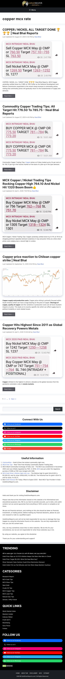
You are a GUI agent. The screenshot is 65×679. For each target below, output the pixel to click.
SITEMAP (46, 673)
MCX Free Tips (8, 464)
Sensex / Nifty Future (10, 599)
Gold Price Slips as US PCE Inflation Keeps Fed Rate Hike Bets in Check (27, 556)
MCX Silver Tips (8, 582)
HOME (18, 673)
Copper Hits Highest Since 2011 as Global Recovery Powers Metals (32, 326)
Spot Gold (6, 585)
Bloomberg (6, 623)
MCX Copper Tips (8, 591)
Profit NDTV (7, 620)
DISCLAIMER (33, 673)
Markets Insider (8, 614)
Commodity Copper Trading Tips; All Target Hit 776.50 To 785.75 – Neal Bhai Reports (31, 110)
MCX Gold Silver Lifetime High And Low (16, 473)
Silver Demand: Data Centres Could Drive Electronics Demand (24, 562)
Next (13, 399)
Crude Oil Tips (7, 588)
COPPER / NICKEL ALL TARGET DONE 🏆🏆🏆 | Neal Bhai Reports (31, 31)
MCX (38, 469)
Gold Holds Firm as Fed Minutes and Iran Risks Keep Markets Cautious (27, 565)
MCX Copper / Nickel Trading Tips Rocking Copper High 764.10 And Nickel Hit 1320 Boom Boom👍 (31, 183)
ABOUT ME (24, 673)
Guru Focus (6, 625)
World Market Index (9, 611)
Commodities (7, 462)
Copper (27, 162)
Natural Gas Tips (8, 597)
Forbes (5, 628)
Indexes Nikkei (7, 617)
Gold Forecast (10, 480)
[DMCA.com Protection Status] (8, 666)
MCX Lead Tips (8, 594)
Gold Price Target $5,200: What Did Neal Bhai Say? (20, 559)
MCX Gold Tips (8, 579)
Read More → (8, 96)
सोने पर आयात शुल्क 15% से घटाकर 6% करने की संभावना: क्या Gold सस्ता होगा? (24, 553)
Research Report (8, 576)
